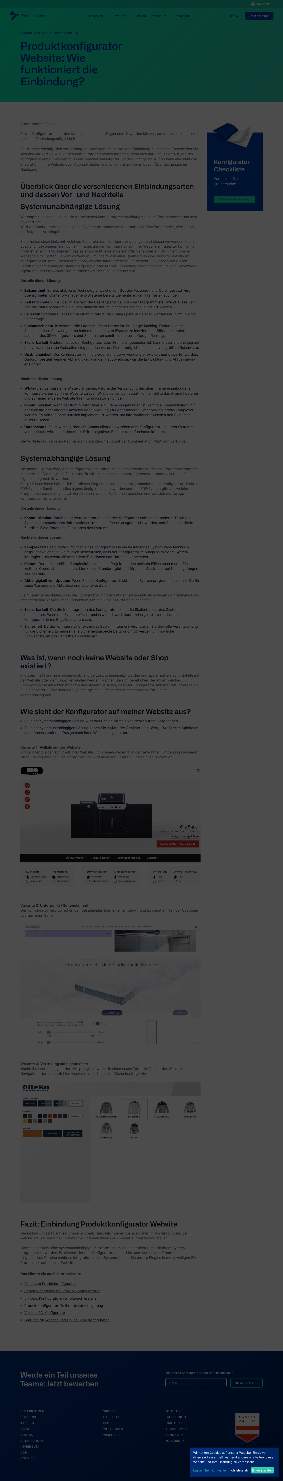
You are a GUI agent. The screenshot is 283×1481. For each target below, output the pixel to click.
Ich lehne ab (239, 1470)
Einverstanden (262, 1470)
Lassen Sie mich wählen (210, 1470)
